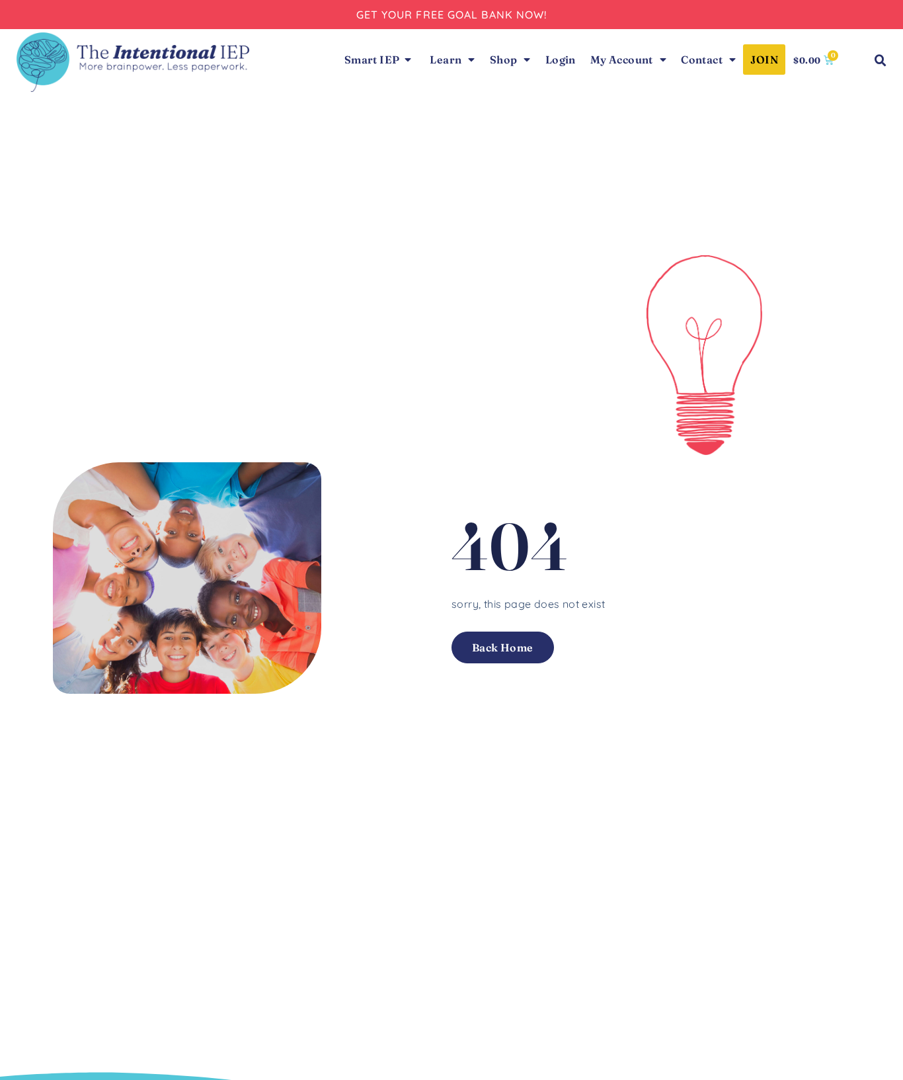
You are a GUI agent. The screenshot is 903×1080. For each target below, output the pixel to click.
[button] (880, 61)
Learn (445, 59)
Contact (702, 59)
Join (764, 59)
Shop (504, 59)
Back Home (502, 647)
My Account (621, 59)
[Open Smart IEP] (408, 59)
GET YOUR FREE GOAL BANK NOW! (451, 14)
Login (560, 59)
